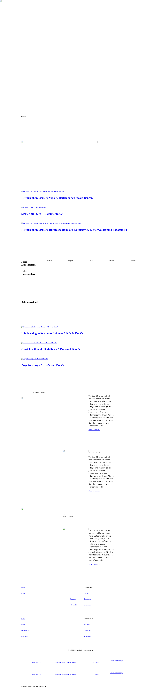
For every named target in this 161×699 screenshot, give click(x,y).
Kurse (23, 593)
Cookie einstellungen (116, 660)
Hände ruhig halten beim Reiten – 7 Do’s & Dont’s (52, 333)
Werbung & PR (36, 662)
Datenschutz (87, 599)
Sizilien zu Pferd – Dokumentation (42, 213)
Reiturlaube (73, 599)
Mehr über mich (94, 430)
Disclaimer (95, 662)
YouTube (86, 593)
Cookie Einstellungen (116, 673)
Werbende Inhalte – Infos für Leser (66, 662)
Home (23, 587)
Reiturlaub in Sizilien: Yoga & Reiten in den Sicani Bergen (57, 197)
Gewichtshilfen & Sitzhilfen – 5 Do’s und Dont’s (50, 349)
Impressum (87, 605)
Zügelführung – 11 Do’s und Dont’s (42, 365)
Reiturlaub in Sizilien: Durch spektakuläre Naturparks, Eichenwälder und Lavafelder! (74, 229)
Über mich (74, 605)
